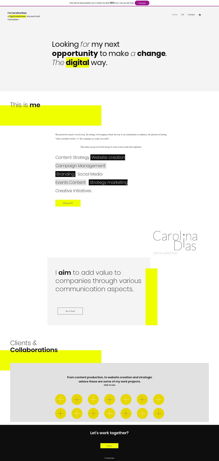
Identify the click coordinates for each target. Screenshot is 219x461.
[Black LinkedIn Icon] (200, 14)
